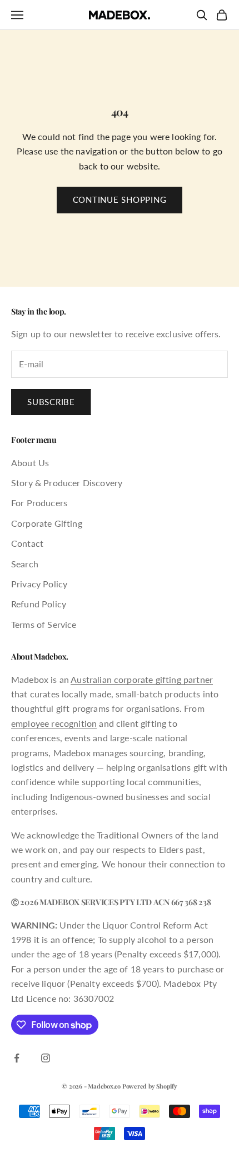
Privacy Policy (39, 583)
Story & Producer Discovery (66, 482)
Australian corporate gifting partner (142, 679)
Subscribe (51, 402)
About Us (30, 462)
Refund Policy (38, 603)
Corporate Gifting (46, 523)
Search (24, 563)
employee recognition (54, 723)
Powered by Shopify (149, 1086)
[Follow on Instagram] (45, 1058)
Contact (27, 543)
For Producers (39, 502)
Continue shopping (120, 199)
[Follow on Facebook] (16, 1058)
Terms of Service (44, 624)
